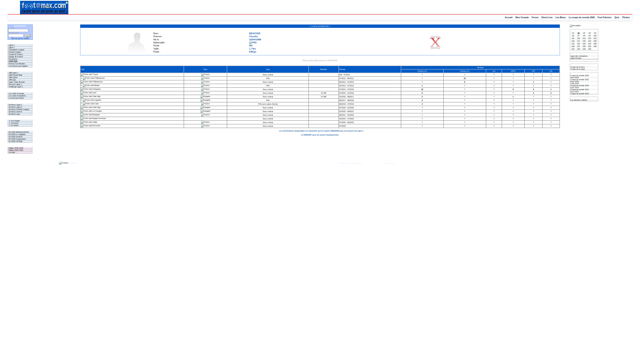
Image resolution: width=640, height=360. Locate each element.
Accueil (508, 17)
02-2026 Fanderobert (17, 139)
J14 (589, 38)
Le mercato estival (16, 98)
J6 (573, 36)
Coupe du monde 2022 (579, 79)
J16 (573, 41)
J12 (578, 38)
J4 (589, 33)
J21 (573, 44)
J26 (573, 46)
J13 (584, 38)
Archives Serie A (15, 112)
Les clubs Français (16, 93)
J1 (573, 33)
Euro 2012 (574, 91)
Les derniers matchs (578, 100)
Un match (14, 125)
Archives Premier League (19, 109)
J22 (578, 44)
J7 (579, 36)
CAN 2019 (574, 83)
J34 (589, 49)
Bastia (96, 85)
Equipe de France (16, 57)
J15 (595, 38)
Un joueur (14, 123)
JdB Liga (12, 80)
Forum (535, 17)
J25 (595, 44)
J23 (584, 44)
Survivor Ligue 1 (15, 84)
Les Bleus (561, 17)
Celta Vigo (96, 96)
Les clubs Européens (17, 96)
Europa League (15, 52)
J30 (595, 46)
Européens (13, 59)
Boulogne (96, 115)
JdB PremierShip (15, 75)
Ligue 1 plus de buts (17, 82)
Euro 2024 (574, 77)
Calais (94, 122)
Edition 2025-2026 (16, 148)
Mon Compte (522, 17)
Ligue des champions (579, 56)
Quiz (616, 17)
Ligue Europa (575, 58)
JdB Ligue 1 (13, 73)
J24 (589, 44)
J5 (595, 33)
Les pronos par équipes (18, 66)
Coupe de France (16, 54)
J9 (589, 36)
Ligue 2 (11, 47)
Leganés (97, 100)
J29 (589, 46)
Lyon (94, 93)
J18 (584, 41)
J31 (573, 49)
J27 (578, 46)
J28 (584, 46)
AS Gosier (96, 126)
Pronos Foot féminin (17, 64)
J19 (589, 41)
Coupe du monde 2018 (579, 85)
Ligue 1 (11, 45)
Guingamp (96, 89)
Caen (96, 104)
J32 (578, 49)
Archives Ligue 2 (15, 107)
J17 (578, 41)
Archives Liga (14, 114)
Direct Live (547, 17)
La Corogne (97, 111)
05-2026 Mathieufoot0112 (19, 132)
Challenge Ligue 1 (16, 87)
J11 (573, 38)
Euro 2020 (574, 81)
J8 (584, 36)
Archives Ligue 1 (15, 105)
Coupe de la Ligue (577, 69)
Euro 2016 (574, 87)
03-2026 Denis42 (15, 137)
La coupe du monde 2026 (582, 17)
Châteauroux (99, 78)
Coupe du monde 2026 (579, 75)
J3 (584, 33)
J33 (584, 49)
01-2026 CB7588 (15, 141)
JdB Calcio (13, 77)
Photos (626, 17)
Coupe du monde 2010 (579, 93)
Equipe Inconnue (99, 118)
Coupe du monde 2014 (579, 89)
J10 (595, 36)
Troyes (95, 74)
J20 (595, 41)
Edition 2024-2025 (16, 150)
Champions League (16, 50)
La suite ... (13, 152)
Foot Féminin (605, 17)
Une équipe (15, 121)
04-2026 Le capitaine (17, 134)
